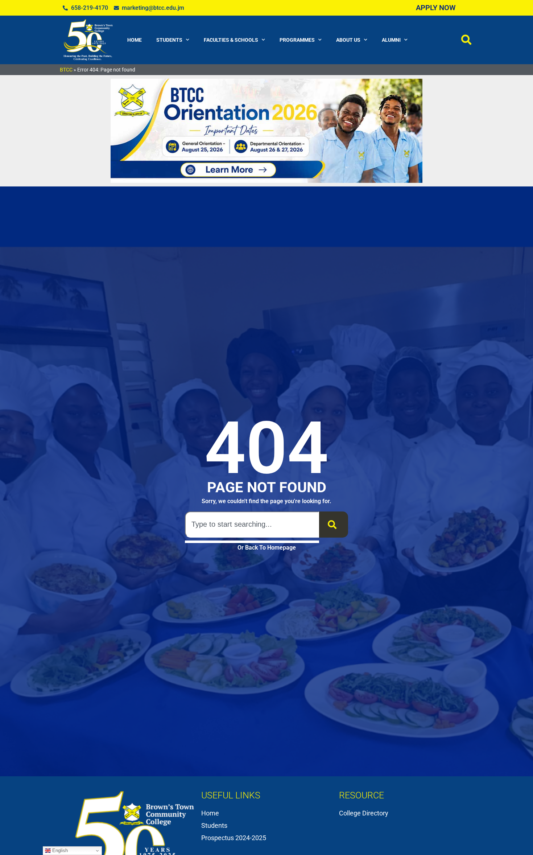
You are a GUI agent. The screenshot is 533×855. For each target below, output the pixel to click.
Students (169, 40)
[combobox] (252, 524)
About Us (348, 40)
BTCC (66, 70)
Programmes (297, 40)
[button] (466, 39)
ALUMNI (391, 40)
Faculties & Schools (231, 40)
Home (134, 40)
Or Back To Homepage (266, 547)
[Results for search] (252, 541)
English (59, 850)
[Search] (333, 524)
